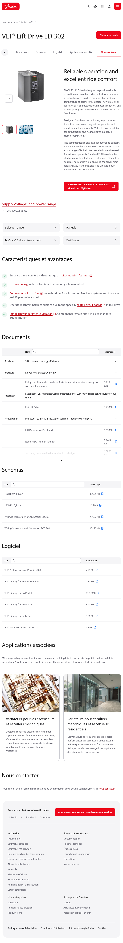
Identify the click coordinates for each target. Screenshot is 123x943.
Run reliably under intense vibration (31, 314)
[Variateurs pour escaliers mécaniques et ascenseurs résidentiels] (92, 693)
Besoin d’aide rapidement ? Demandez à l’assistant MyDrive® (88, 186)
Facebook (31, 817)
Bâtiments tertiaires (18, 843)
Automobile (14, 838)
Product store (15, 912)
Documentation (71, 838)
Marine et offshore (17, 874)
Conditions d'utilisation (53, 928)
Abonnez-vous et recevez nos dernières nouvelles (85, 812)
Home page (7, 22)
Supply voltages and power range (29, 204)
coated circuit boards (89, 305)
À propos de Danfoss (75, 897)
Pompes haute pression (20, 907)
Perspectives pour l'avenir (77, 912)
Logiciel (57, 52)
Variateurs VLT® (28, 22)
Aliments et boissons (18, 864)
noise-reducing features (74, 275)
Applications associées (81, 52)
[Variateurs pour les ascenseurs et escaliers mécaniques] (30, 693)
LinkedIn (12, 817)
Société (67, 902)
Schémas (41, 52)
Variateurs (13, 902)
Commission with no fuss (24, 293)
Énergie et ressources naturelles (24, 859)
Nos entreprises (17, 897)
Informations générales (81, 928)
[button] (102, 6)
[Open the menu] (117, 6)
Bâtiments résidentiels (19, 848)
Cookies (102, 928)
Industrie (12, 869)
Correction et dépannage (76, 853)
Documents (22, 52)
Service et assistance (75, 833)
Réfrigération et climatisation (23, 884)
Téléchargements (72, 843)
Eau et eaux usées (17, 889)
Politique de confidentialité (22, 928)
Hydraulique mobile (18, 879)
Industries (13, 833)
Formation (69, 859)
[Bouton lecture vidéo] (9, 99)
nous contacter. (107, 788)
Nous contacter (109, 52)
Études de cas (70, 848)
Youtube (45, 817)
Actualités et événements (76, 907)
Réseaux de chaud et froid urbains (26, 853)
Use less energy (19, 284)
